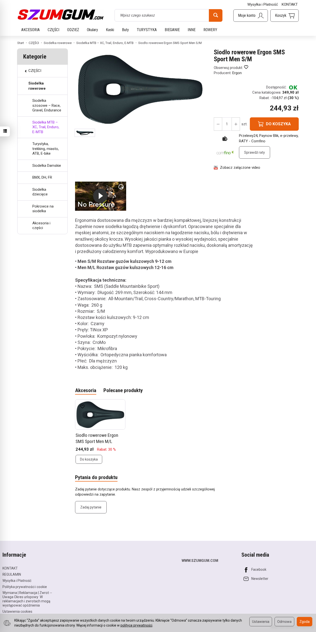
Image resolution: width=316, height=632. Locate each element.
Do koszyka (89, 459)
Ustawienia (260, 622)
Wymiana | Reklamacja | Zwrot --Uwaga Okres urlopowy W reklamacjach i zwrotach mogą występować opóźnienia (27, 599)
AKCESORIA (30, 29)
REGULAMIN (11, 574)
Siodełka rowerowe (37, 86)
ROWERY (210, 29)
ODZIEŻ (73, 29)
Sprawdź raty (254, 152)
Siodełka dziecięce (40, 192)
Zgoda (304, 622)
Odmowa (284, 622)
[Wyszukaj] (215, 15)
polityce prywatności (136, 625)
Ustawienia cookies (17, 611)
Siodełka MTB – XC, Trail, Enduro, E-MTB (45, 127)
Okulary (92, 29)
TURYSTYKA (147, 29)
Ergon (237, 73)
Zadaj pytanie (90, 507)
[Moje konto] (250, 15)
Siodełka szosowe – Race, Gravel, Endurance (46, 105)
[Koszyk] (284, 15)
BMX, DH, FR (42, 177)
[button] (85, 133)
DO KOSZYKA (278, 124)
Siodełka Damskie (46, 165)
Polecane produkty (123, 390)
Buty (125, 29)
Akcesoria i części (41, 225)
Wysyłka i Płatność (262, 4)
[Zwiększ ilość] (218, 124)
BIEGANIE (172, 29)
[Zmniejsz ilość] (236, 124)
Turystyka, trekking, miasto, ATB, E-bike (45, 149)
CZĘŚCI (53, 29)
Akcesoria (85, 390)
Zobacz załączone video (240, 167)
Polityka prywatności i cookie (24, 587)
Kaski (110, 29)
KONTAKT (290, 4)
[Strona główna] (60, 14)
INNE (192, 29)
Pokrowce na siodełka (43, 208)
